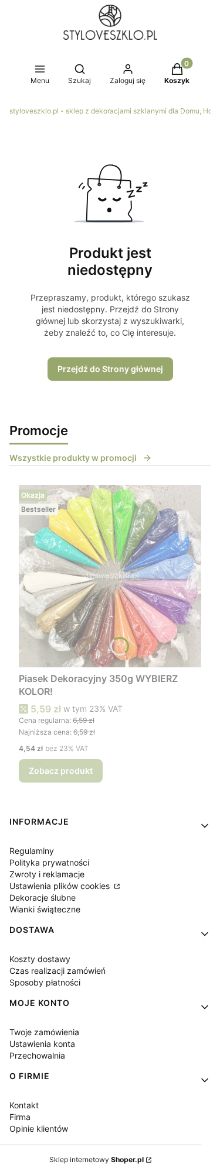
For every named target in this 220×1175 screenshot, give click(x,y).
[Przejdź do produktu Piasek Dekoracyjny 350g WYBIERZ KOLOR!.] (110, 576)
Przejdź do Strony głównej (110, 369)
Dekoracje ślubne (42, 897)
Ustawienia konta (42, 1044)
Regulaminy (31, 851)
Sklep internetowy (96, 1159)
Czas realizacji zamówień (57, 971)
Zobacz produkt (61, 771)
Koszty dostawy (39, 959)
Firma (20, 1117)
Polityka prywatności (49, 862)
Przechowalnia (37, 1055)
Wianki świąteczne (44, 909)
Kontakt (24, 1105)
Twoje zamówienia (44, 1032)
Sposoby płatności (44, 982)
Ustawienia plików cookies (60, 886)
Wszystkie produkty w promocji (73, 458)
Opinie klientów (38, 1128)
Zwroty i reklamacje (46, 874)
